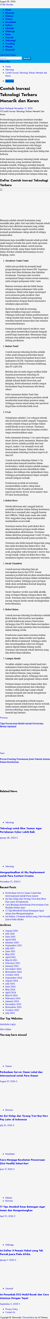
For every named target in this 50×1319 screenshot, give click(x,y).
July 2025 (10, 948)
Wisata (8, 46)
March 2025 (11, 960)
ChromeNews (28, 1317)
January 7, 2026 (7, 1260)
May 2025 (10, 954)
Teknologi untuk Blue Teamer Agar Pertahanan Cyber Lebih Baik (21, 830)
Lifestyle (9, 28)
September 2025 (13, 945)
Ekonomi (9, 12)
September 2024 (13, 977)
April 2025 (10, 957)
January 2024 (12, 1001)
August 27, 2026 (8, 1081)
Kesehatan (10, 22)
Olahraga (10, 31)
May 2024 (10, 989)
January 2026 (12, 942)
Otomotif (10, 49)
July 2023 (10, 1013)
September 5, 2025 (9, 1304)
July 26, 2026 (6, 1125)
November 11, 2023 (23, 108)
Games (9, 19)
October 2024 (12, 974)
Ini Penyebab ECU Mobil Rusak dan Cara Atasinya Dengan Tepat (24, 1296)
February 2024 (12, 998)
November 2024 (13, 971)
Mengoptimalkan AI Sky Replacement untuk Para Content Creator (22, 874)
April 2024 (10, 992)
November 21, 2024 (9, 881)
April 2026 (10, 939)
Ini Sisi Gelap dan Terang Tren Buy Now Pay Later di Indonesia (25, 900)
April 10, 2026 (7, 1216)
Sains (8, 34)
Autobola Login (8, 1024)
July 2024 (10, 983)
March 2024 (11, 995)
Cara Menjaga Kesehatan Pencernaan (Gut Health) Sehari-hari (22, 1161)
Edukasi (9, 16)
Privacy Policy (11, 1309)
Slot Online (5, 1029)
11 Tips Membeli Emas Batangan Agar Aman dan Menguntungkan (24, 912)
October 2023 (12, 1010)
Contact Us (10, 1312)
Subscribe (5, 61)
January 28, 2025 (8, 837)
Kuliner (9, 25)
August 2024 (11, 980)
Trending (10, 43)
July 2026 (10, 933)
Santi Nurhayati (7, 108)
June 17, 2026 (6, 1169)
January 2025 (12, 966)
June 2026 (10, 936)
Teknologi (10, 40)
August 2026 (11, 930)
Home (8, 9)
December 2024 (13, 968)
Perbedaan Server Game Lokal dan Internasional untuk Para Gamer (23, 894)
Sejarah (9, 37)
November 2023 (13, 1007)
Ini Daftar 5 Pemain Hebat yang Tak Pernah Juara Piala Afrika (21, 1252)
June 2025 (10, 951)
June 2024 (10, 986)
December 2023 (13, 1004)
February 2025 (12, 963)
